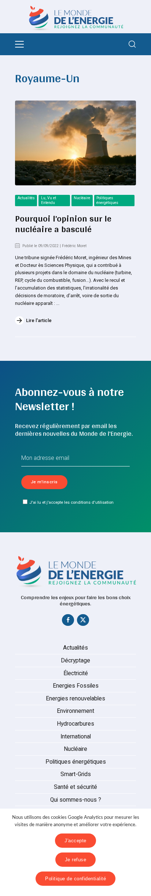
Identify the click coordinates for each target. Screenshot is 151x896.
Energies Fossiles (76, 686)
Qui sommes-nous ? (75, 800)
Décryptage (75, 660)
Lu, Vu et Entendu (48, 200)
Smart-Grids (75, 774)
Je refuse (75, 859)
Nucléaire (82, 198)
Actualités (26, 198)
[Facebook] (68, 621)
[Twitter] (83, 621)
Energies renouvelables (75, 698)
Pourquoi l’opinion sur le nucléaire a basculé (63, 223)
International (75, 736)
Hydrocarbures (75, 724)
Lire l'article (39, 320)
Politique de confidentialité (75, 878)
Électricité (75, 673)
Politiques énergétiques (107, 200)
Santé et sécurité (75, 787)
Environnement (75, 711)
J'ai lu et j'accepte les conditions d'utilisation (71, 502)
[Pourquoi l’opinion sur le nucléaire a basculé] (75, 143)
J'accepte (75, 840)
